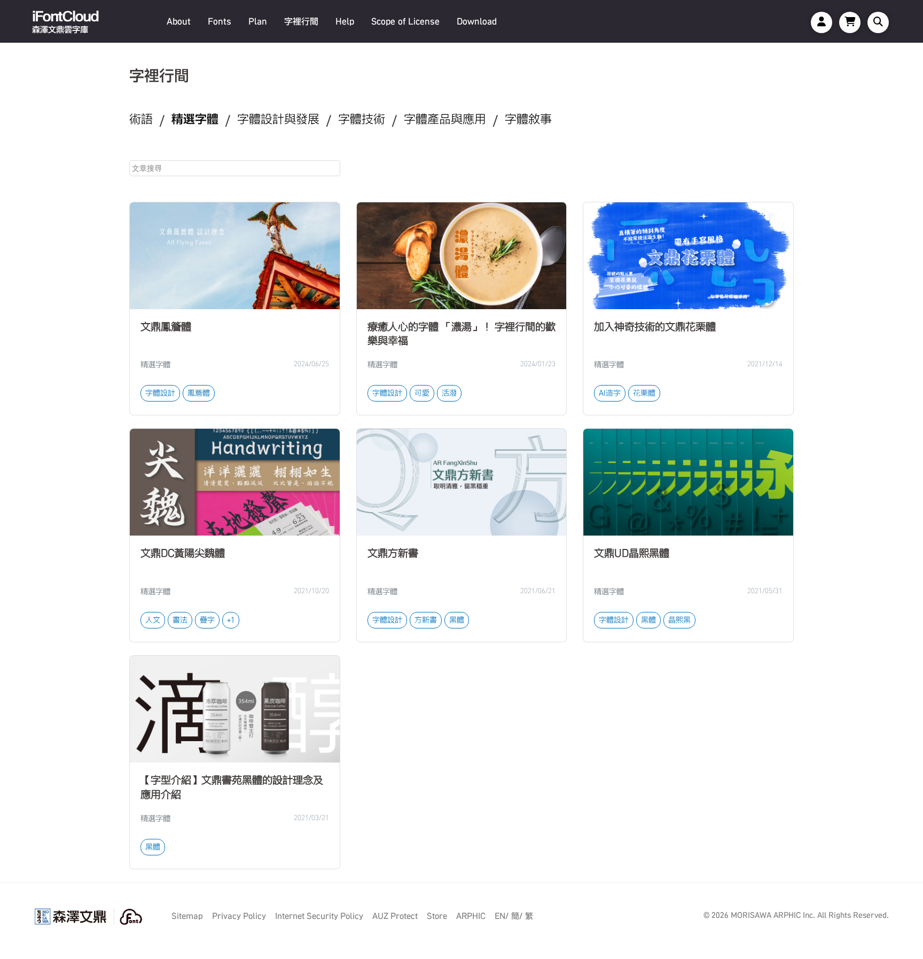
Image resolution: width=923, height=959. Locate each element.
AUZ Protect (395, 916)
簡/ (516, 916)
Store (437, 916)
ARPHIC (471, 916)
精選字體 (194, 119)
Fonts (219, 21)
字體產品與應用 (445, 119)
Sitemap (187, 916)
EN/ (502, 916)
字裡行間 (301, 21)
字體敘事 (528, 119)
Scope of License (405, 21)
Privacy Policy (239, 916)
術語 (141, 119)
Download (477, 21)
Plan (257, 21)
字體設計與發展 (278, 119)
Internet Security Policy (319, 916)
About (179, 21)
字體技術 (361, 119)
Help (344, 21)
